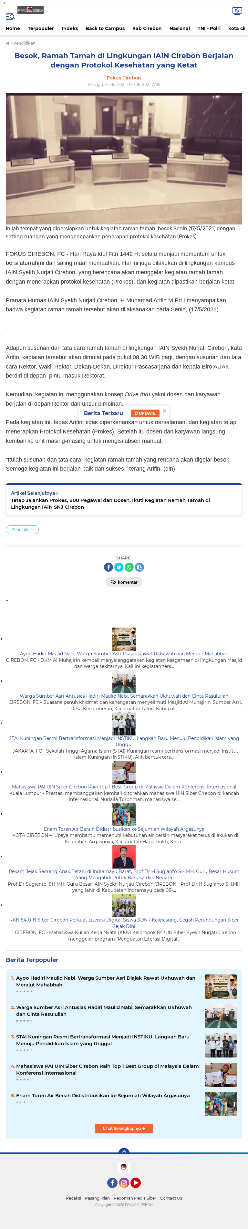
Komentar (127, 582)
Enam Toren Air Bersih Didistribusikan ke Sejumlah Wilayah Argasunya (124, 829)
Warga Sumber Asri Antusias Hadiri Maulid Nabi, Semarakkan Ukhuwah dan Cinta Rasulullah (124, 696)
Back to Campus (105, 28)
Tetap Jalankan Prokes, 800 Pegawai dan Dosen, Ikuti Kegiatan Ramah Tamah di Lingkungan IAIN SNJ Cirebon (110, 503)
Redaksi (73, 1198)
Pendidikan (22, 529)
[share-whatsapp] (129, 567)
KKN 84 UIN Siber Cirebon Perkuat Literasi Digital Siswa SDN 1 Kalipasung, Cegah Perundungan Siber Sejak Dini (124, 923)
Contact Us (171, 1198)
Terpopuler (41, 28)
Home (13, 28)
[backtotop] (124, 1154)
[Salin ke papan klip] (139, 567)
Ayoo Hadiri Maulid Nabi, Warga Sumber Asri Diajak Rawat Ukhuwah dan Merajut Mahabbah (124, 654)
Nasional (180, 28)
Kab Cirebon (147, 28)
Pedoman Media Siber (135, 1198)
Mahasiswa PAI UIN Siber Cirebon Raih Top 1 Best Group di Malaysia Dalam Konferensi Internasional (124, 787)
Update (147, 413)
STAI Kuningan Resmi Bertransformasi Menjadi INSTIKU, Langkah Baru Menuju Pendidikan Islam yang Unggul (124, 741)
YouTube (140, 1191)
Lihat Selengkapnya (122, 1128)
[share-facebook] (108, 567)
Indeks (70, 28)
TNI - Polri (209, 28)
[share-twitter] (118, 567)
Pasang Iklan (97, 1198)
